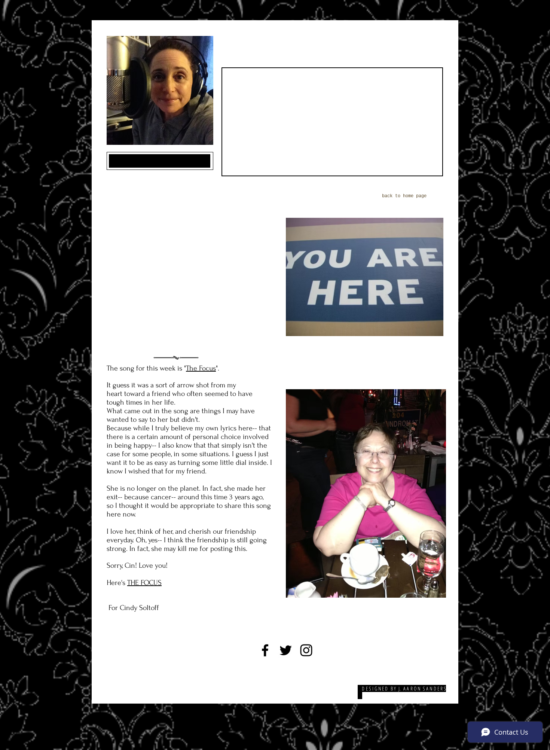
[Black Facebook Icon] (265, 650)
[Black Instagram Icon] (306, 650)
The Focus (201, 368)
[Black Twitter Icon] (286, 650)
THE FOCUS (144, 583)
